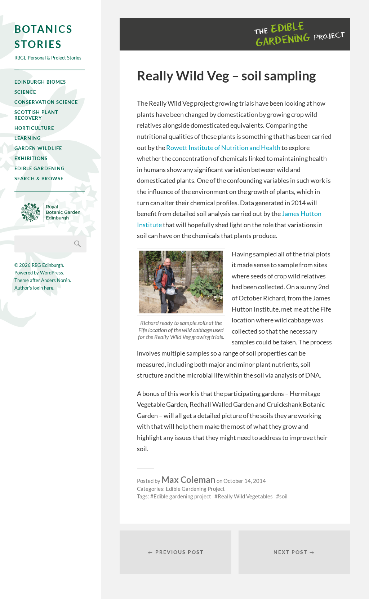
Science (25, 92)
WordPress (51, 273)
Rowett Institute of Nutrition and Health (223, 147)
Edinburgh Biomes (40, 82)
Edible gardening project (182, 496)
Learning (27, 138)
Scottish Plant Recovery (36, 115)
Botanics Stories (43, 36)
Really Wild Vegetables (245, 496)
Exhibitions (31, 158)
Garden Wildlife (38, 148)
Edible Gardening (39, 168)
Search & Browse (38, 178)
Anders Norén (55, 280)
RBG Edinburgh (47, 265)
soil (283, 496)
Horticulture (34, 128)
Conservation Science (46, 102)
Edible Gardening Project (195, 488)
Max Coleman (188, 479)
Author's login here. (34, 288)
